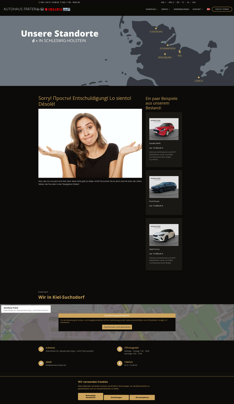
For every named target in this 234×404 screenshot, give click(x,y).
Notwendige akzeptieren (91, 396)
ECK (194, 2)
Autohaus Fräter (20, 9)
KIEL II (171, 2)
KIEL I (163, 2)
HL (188, 2)
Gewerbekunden (181, 9)
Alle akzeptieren (142, 397)
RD (178, 2)
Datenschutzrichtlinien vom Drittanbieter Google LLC (146, 320)
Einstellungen (116, 397)
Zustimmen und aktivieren (117, 327)
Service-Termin (222, 9)
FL (183, 2)
